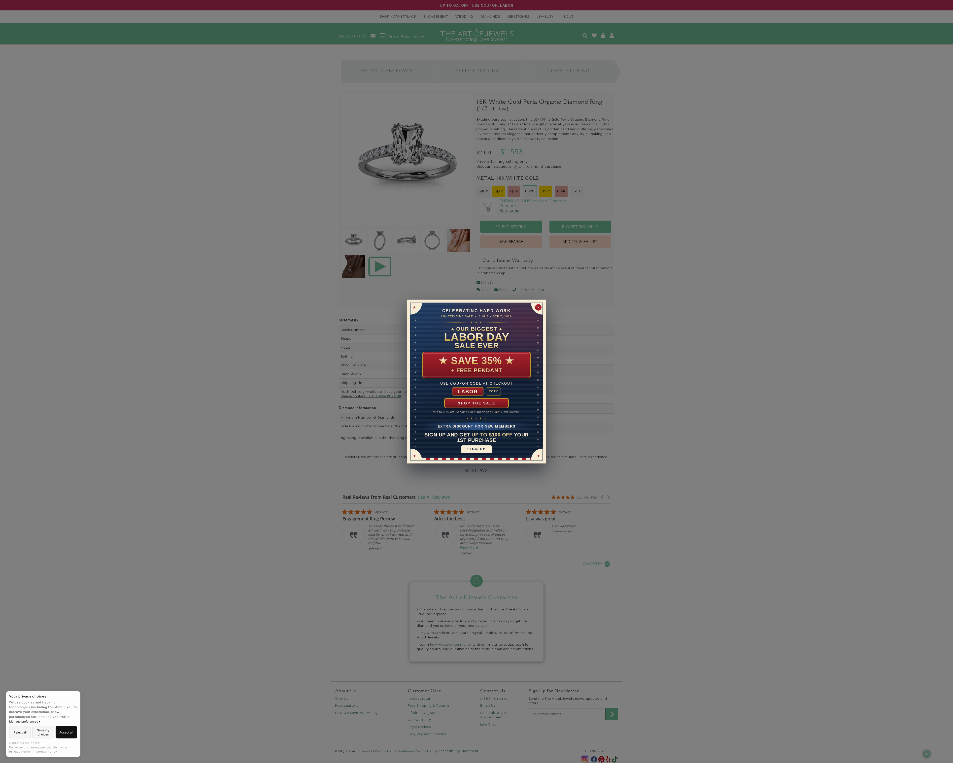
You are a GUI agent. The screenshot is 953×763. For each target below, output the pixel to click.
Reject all (20, 732)
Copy (493, 391)
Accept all (66, 732)
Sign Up (476, 449)
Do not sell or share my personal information (38, 747)
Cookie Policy (46, 751)
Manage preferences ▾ (24, 721)
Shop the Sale (476, 403)
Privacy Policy (20, 751)
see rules (493, 411)
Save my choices (43, 732)
